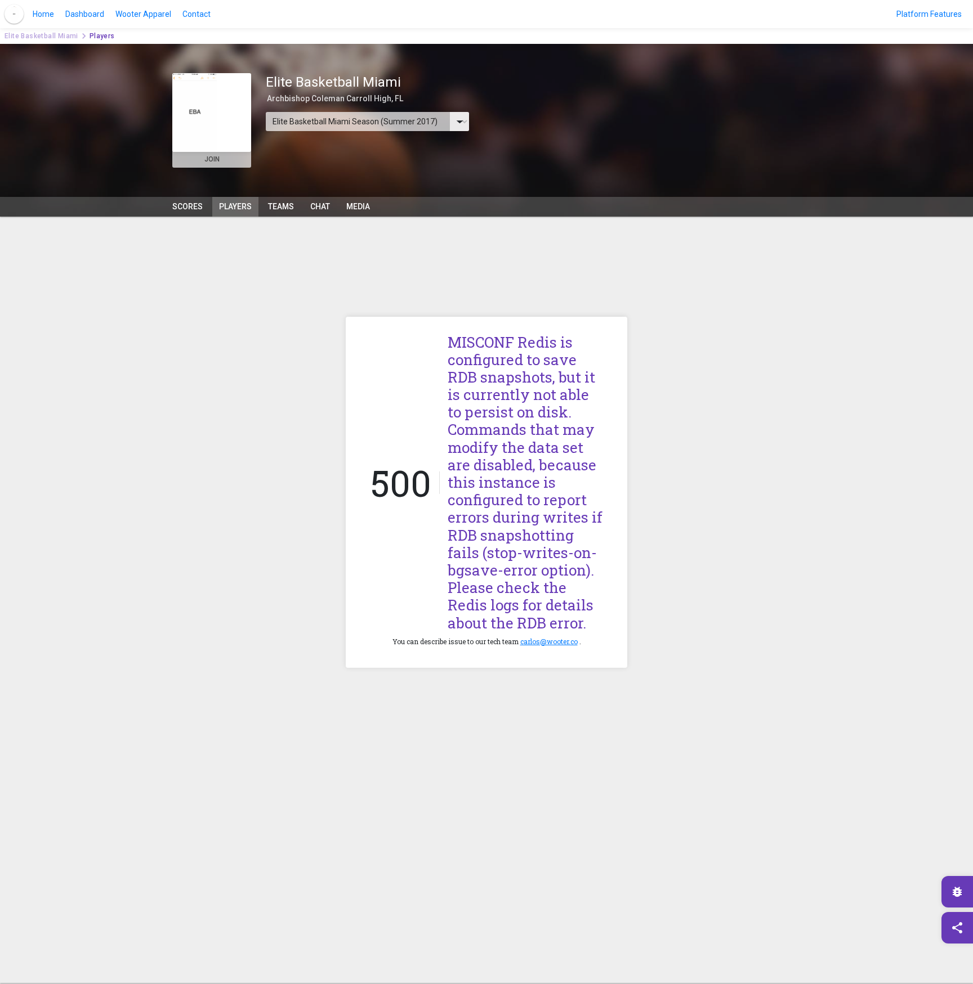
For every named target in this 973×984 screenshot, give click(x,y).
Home (43, 14)
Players (235, 206)
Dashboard (84, 14)
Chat (320, 206)
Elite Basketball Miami (41, 36)
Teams (281, 206)
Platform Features (929, 14)
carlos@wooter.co (549, 641)
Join (212, 159)
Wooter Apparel (143, 14)
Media (358, 206)
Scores (187, 206)
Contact (196, 14)
